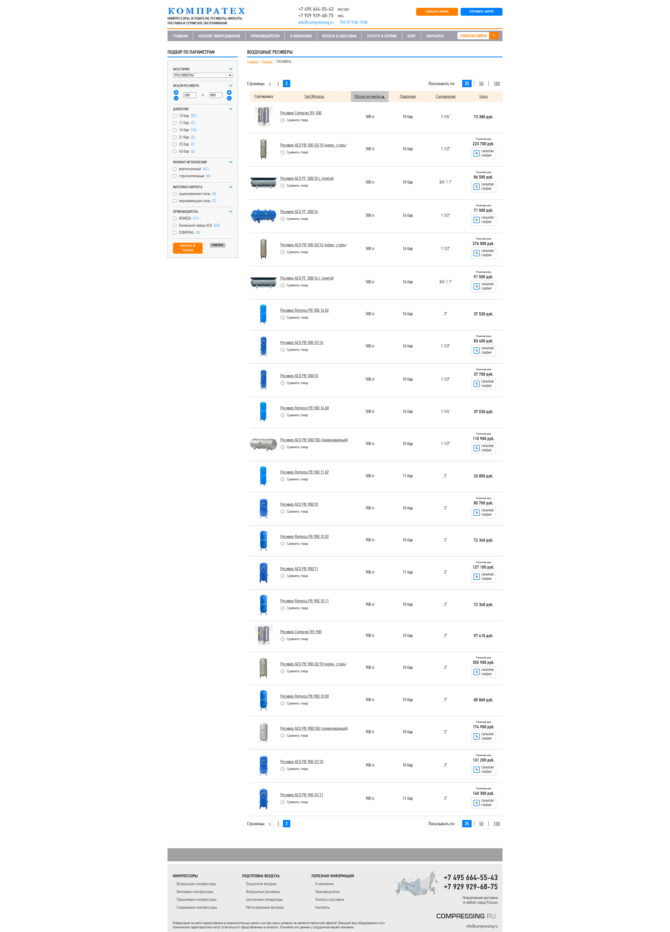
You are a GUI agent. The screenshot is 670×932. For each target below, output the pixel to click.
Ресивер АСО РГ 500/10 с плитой (306, 178)
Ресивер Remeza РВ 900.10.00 (304, 696)
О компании (324, 883)
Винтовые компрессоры (195, 891)
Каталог (267, 62)
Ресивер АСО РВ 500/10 (299, 376)
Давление (408, 96)
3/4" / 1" (445, 182)
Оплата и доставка (329, 899)
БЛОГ (411, 36)
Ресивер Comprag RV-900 (300, 632)
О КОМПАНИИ (301, 36)
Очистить (218, 245)
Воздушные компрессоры (196, 883)
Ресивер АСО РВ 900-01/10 (301, 761)
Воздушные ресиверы (263, 891)
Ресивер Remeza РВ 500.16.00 (304, 408)
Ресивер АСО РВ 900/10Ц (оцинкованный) (314, 728)
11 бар (408, 476)
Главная (252, 62)
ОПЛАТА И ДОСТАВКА (339, 36)
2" (445, 314)
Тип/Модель (314, 96)
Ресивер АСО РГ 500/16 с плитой (306, 278)
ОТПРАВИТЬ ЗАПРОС (481, 12)
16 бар (408, 215)
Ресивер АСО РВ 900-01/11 (301, 795)
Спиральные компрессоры (197, 907)
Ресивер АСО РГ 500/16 (299, 211)
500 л (370, 116)
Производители (327, 891)
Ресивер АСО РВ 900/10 (299, 504)
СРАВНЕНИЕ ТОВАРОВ (473, 36)
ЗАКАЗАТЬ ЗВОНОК (437, 12)
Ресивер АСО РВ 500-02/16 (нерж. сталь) (313, 245)
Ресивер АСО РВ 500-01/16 (301, 342)
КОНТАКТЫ (435, 36)
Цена (483, 96)
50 (481, 83)
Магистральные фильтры (265, 907)
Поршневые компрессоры (196, 899)
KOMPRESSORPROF (467, 916)
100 (497, 83)
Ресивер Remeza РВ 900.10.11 (304, 601)
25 (467, 83)
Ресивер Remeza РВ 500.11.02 (304, 472)
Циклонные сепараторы (264, 899)
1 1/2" (445, 149)
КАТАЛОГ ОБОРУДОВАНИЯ (219, 36)
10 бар (408, 116)
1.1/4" (445, 116)
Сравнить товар (297, 120)
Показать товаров (188, 248)
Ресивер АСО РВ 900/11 (299, 569)
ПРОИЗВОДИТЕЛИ (265, 36)
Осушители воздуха (261, 883)
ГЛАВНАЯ (180, 36)
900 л (370, 508)
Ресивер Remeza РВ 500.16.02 (304, 310)
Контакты (322, 907)
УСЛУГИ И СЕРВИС (382, 36)
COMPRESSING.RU (211, 11)
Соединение (446, 96)
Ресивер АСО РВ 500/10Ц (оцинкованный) (314, 440)
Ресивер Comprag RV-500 (300, 113)
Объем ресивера (367, 96)
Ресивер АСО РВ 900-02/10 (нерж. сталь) (313, 664)
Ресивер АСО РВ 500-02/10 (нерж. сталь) (313, 145)
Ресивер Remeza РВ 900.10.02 (304, 536)
